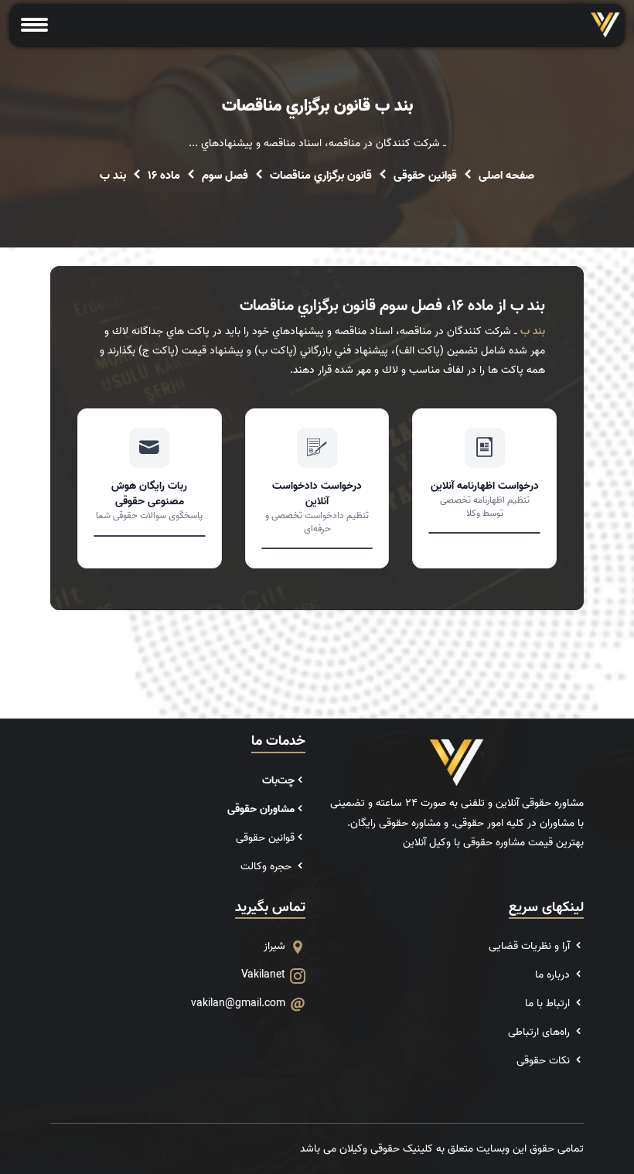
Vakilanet (263, 975)
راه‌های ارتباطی (540, 1032)
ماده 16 (164, 176)
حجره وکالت (267, 866)
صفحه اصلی (506, 176)
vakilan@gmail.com (238, 1003)
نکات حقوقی (544, 1061)
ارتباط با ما (549, 1003)
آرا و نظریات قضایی (531, 946)
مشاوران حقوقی (261, 809)
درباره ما (554, 975)
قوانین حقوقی (425, 176)
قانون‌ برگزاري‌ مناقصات (321, 176)
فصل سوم (225, 176)
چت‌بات (278, 781)
